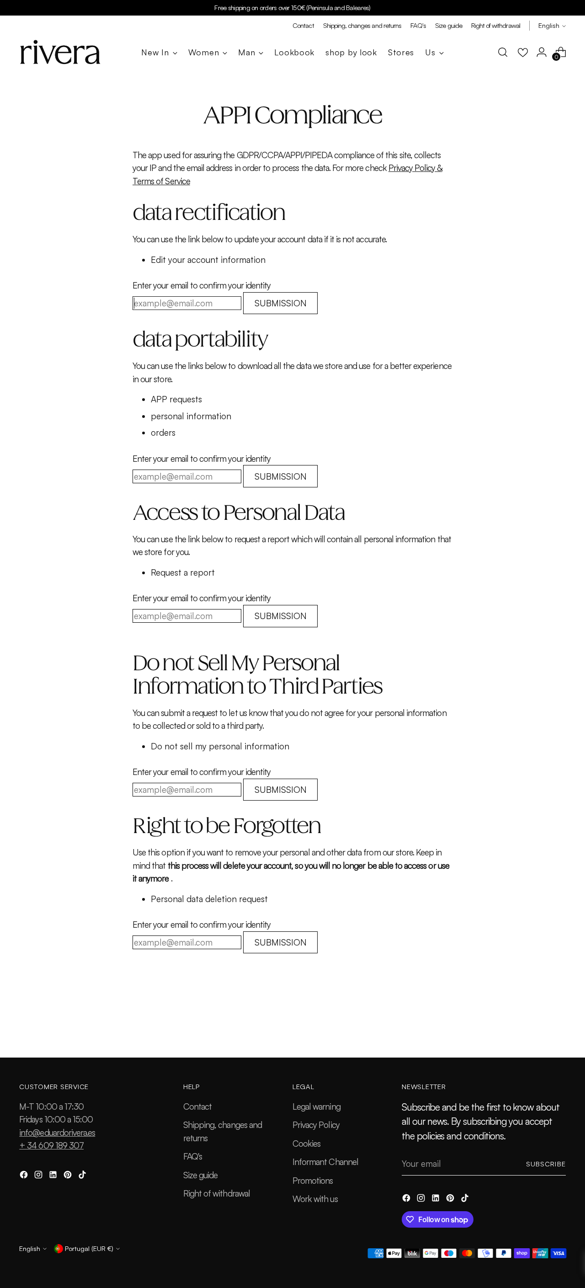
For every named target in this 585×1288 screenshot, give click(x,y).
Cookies (306, 1143)
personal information (191, 416)
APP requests (176, 399)
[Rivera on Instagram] (39, 1176)
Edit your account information (208, 259)
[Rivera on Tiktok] (83, 1176)
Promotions (312, 1180)
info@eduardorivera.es (57, 1132)
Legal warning (316, 1106)
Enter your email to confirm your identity (202, 285)
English (548, 25)
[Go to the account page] (541, 52)
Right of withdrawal (216, 1193)
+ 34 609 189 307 (51, 1145)
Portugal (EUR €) (89, 1248)
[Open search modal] (503, 52)
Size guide (200, 1175)
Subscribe (546, 1164)
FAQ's (192, 1156)
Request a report (183, 572)
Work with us (315, 1198)
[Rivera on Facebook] (24, 1176)
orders (163, 432)
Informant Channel (325, 1161)
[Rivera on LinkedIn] (53, 1176)
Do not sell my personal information (220, 746)
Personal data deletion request (209, 898)
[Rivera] (60, 52)
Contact (197, 1106)
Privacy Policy (316, 1124)
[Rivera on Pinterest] (68, 1176)
